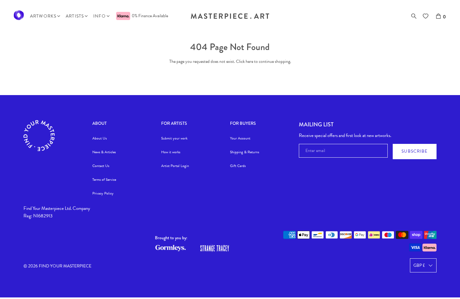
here (249, 61)
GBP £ (419, 265)
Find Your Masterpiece (65, 266)
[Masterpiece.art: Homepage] (230, 17)
